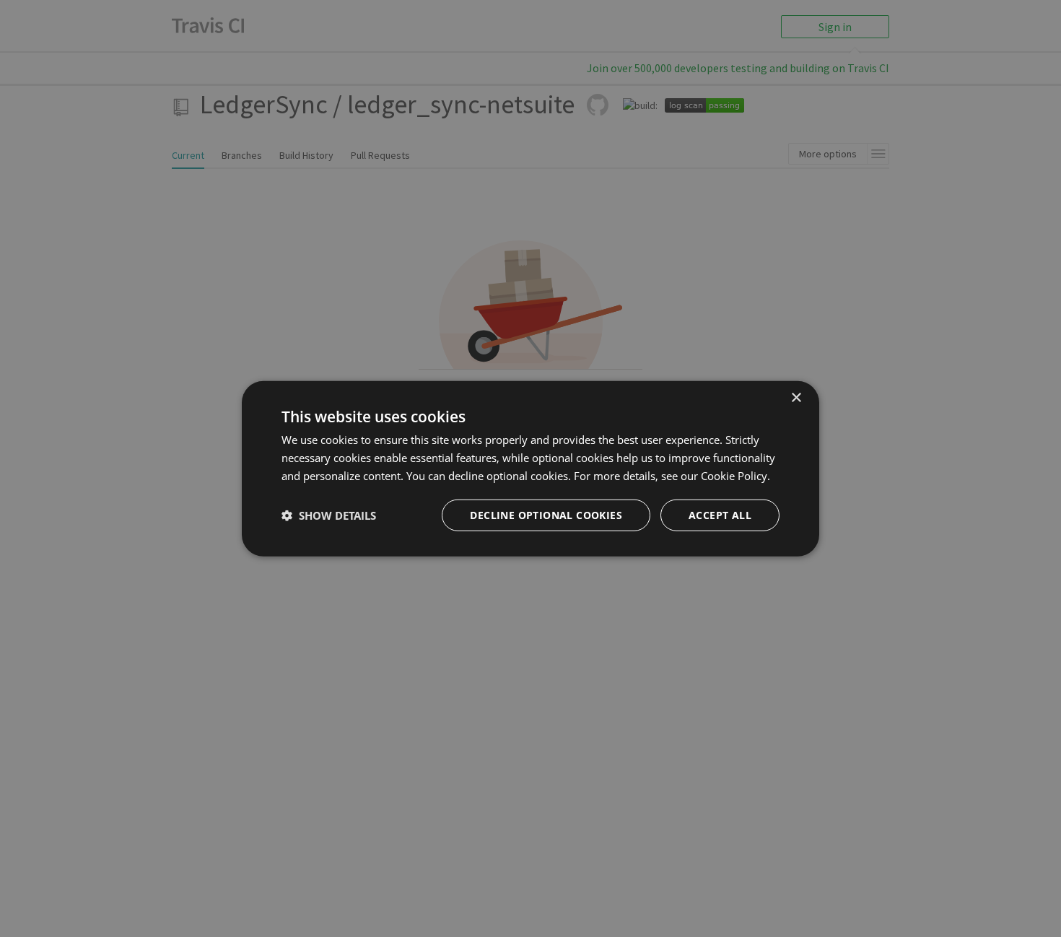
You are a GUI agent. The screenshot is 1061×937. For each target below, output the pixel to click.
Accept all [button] (720, 514)
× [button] (795, 398)
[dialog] (530, 469)
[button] (328, 515)
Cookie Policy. (735, 475)
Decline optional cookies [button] (546, 514)
